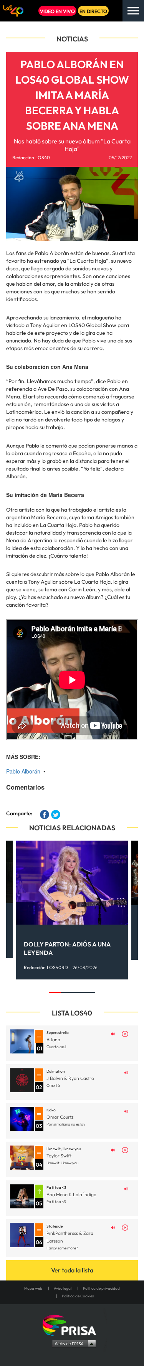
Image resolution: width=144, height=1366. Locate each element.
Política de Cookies (78, 1296)
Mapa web (33, 1288)
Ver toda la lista (72, 1270)
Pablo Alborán (23, 771)
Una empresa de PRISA (72, 1325)
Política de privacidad (101, 1288)
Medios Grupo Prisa (72, 1343)
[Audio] (113, 1033)
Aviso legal (62, 1288)
